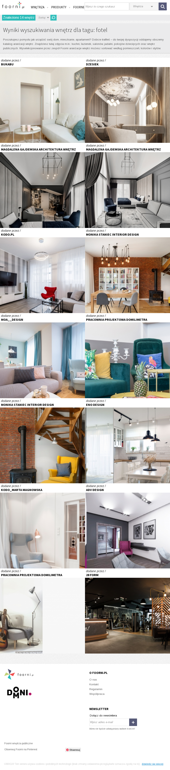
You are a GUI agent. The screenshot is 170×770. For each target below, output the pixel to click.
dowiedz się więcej (152, 764)
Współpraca (96, 693)
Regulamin (95, 689)
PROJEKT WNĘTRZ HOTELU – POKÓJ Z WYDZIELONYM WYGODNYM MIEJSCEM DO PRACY (42, 185)
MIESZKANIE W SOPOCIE (42, 611)
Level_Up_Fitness (127, 611)
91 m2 (127, 525)
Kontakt (93, 684)
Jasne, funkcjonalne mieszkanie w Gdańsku (42, 355)
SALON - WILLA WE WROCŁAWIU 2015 (42, 525)
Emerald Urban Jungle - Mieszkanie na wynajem (127, 355)
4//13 (42, 100)
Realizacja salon (127, 270)
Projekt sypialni (127, 100)
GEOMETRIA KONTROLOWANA (42, 270)
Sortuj (41, 17)
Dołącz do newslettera (103, 715)
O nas (93, 679)
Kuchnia (127, 440)
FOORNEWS (81, 7)
